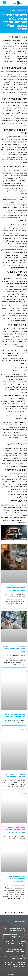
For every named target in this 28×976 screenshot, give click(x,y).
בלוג (21, 9)
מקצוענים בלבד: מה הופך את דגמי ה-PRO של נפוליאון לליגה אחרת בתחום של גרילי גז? (15, 829)
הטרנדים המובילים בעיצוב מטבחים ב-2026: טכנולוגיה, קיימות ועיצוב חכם (15, 878)
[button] (4, 2)
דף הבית (25, 9)
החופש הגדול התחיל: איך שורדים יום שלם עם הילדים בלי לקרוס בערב (14, 648)
